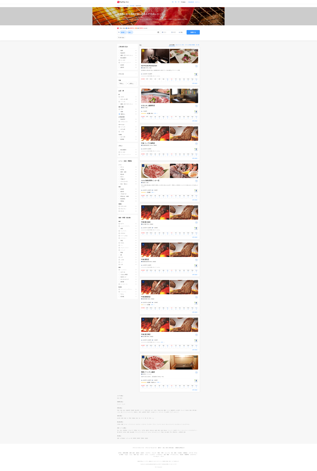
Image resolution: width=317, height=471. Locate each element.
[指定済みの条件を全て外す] (158, 32)
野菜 (130, 418)
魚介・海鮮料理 (126, 410)
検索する (193, 32)
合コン (139, 430)
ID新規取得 (191, 2)
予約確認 (183, 2)
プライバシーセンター (150, 447)
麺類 (165, 410)
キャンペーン (185, 430)
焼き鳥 (187, 410)
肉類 (122, 418)
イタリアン (147, 452)
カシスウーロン (186, 424)
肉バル (142, 454)
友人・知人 (119, 430)
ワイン (154, 424)
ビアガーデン (193, 454)
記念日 (175, 430)
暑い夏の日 (119, 432)
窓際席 (142, 438)
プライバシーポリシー (137, 447)
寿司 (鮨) (194, 410)
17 (196, 128)
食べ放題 (167, 432)
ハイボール (143, 424)
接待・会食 (160, 430)
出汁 (152, 410)
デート (179, 430)
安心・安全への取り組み (168, 447)
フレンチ (183, 410)
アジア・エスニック (174, 412)
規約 (159, 447)
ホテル (149, 432)
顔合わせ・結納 (153, 430)
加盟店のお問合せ (179, 447)
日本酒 (118, 424)
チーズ (142, 418)
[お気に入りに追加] (196, 66)
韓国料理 (187, 454)
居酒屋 (132, 410)
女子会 (143, 430)
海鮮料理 (173, 410)
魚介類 (118, 418)
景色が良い (175, 432)
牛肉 (150, 418)
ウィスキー (149, 424)
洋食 (121, 410)
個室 (128, 432)
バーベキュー (156, 456)
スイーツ (142, 410)
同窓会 (135, 430)
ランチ (123, 404)
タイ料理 (121, 454)
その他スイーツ (154, 412)
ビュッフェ (167, 452)
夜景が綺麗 (125, 452)
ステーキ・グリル (193, 452)
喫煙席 (138, 438)
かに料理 (178, 410)
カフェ (146, 454)
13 (196, 356)
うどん (118, 412)
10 (196, 90)
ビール (125, 424)
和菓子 (148, 412)
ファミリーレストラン (128, 412)
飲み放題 (132, 432)
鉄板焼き (185, 452)
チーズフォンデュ (174, 454)
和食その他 (160, 410)
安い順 (197, 44)
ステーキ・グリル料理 (164, 412)
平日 (171, 432)
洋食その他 (147, 410)
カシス (163, 424)
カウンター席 (129, 438)
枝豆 (137, 418)
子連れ (162, 432)
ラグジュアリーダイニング (141, 432)
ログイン (197, 2)
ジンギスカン (159, 454)
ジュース (159, 424)
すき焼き (180, 452)
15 (196, 281)
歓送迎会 (125, 430)
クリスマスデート (192, 430)
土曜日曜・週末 (182, 432)
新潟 (118, 398)
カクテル (138, 424)
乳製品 (133, 418)
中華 (162, 452)
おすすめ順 (171, 44)
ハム (153, 418)
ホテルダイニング (156, 432)
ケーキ (168, 410)
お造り (155, 410)
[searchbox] (138, 32)
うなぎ (126, 454)
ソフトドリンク (131, 424)
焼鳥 (191, 410)
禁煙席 (134, 438)
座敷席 (146, 438)
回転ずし (136, 412)
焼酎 (122, 424)
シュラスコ (152, 454)
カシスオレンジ (178, 424)
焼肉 (175, 452)
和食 (118, 410)
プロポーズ (130, 430)
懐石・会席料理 (142, 412)
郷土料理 (137, 410)
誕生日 (147, 430)
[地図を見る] (196, 74)
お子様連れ (122, 438)
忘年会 (124, 432)
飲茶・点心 (136, 454)
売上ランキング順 (180, 44)
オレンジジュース (170, 424)
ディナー (119, 404)
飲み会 (165, 430)
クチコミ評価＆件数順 (190, 44)
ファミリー (170, 430)
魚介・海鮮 (166, 454)
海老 (125, 418)
